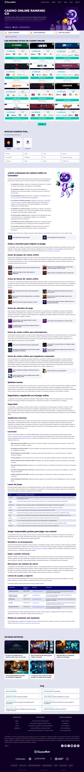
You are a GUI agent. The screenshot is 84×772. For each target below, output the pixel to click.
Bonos (59, 2)
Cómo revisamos (65, 725)
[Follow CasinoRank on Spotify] (75, 745)
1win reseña (42, 60)
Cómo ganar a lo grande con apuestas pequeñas (40, 725)
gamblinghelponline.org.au (38, 606)
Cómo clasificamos (65, 728)
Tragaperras (17, 728)
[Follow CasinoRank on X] (68, 745)
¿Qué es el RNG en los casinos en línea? (40, 728)
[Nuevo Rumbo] (51, 759)
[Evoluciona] (40, 759)
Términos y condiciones (22, 770)
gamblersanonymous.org (37, 591)
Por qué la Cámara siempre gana (40, 721)
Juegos (53, 2)
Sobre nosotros (65, 721)
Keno (17, 723)
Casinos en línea (45, 2)
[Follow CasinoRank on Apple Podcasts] (78, 745)
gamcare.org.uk (35, 602)
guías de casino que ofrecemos (52, 250)
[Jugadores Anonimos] (30, 759)
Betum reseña (42, 80)
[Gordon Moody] (59, 759)
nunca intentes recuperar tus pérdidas (38, 548)
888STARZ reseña (42, 100)
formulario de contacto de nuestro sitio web (29, 623)
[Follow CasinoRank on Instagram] (65, 745)
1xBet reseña (67, 60)
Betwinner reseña (17, 60)
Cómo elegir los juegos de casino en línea (40, 723)
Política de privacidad (65, 730)
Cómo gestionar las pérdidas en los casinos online (40, 730)
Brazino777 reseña (67, 80)
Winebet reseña (16, 80)
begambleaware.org (36, 599)
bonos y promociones (16, 197)
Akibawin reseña (16, 100)
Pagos (65, 2)
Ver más (41, 124)
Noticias (77, 2)
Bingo (16, 721)
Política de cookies (43, 770)
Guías (71, 2)
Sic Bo (16, 725)
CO (6, 745)
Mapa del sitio (63, 770)
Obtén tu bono (16, 58)
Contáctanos (65, 723)
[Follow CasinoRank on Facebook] (62, 745)
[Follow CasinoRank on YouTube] (72, 745)
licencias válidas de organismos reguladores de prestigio (22, 436)
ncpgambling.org (36, 595)
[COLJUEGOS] (20, 759)
